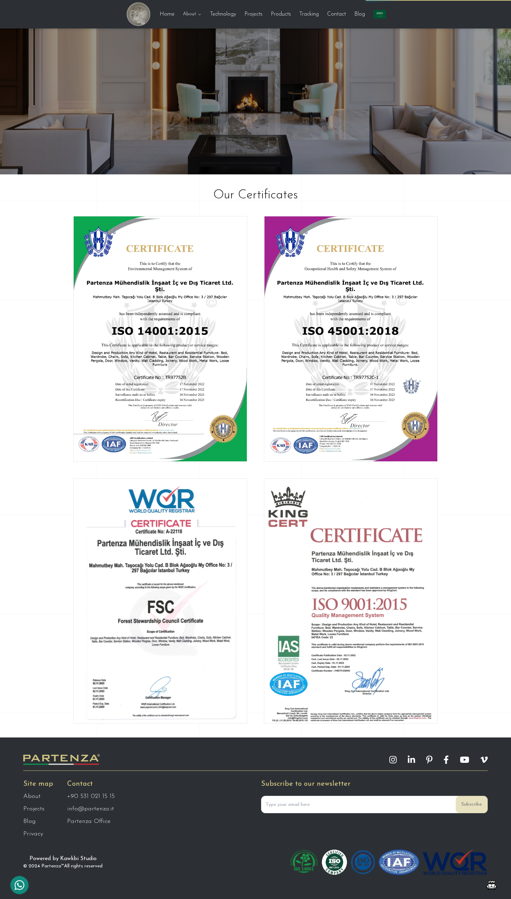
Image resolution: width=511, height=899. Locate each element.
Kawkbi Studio (78, 858)
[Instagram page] (393, 760)
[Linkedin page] (411, 760)
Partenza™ (52, 866)
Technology (223, 14)
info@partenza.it (90, 809)
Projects (253, 14)
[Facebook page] (446, 760)
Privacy (33, 834)
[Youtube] (464, 760)
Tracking (309, 14)
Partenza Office (89, 821)
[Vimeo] (484, 760)
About (189, 14)
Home (167, 14)
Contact (336, 14)
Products (281, 14)
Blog (359, 14)
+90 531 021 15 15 (91, 796)
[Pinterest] (429, 760)
